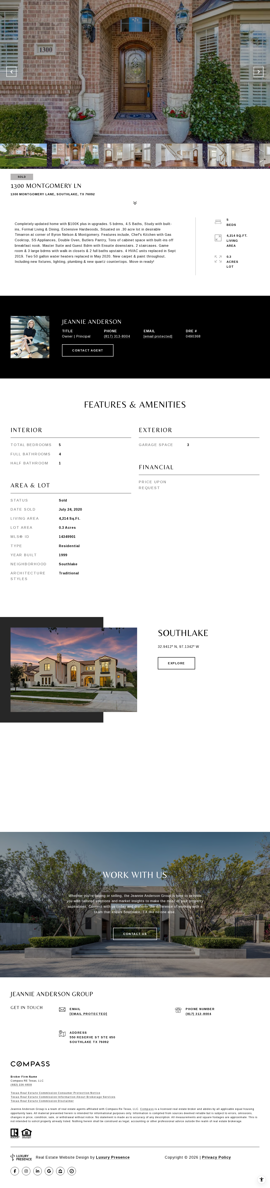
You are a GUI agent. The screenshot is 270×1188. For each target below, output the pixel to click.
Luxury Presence (113, 1157)
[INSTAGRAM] (26, 1171)
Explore (176, 663)
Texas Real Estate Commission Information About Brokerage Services (63, 1097)
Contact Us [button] (135, 934)
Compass (147, 1109)
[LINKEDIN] (37, 1171)
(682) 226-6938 (21, 1084)
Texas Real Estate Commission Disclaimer (42, 1101)
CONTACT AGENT (87, 350)
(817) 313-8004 (117, 336)
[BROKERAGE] (72, 1171)
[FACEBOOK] (15, 1171)
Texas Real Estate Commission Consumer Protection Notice (55, 1093)
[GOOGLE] (49, 1171)
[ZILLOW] (60, 1171)
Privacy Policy (216, 1157)
